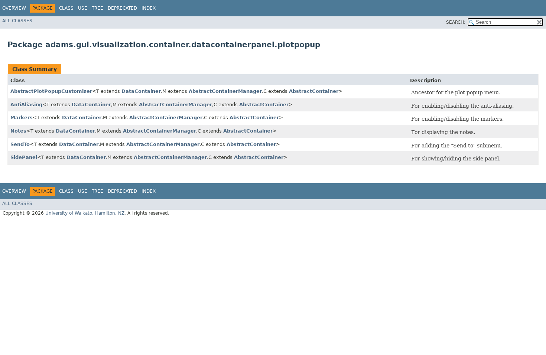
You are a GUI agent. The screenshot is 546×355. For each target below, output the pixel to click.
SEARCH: (455, 22)
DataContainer (141, 91)
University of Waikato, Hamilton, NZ (84, 213)
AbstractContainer (313, 91)
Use (82, 8)
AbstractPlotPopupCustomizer (51, 91)
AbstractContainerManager (225, 91)
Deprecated (122, 8)
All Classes (17, 20)
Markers (21, 117)
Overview (14, 8)
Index (149, 8)
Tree (97, 8)
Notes (18, 131)
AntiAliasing (26, 104)
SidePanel (23, 157)
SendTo (20, 144)
